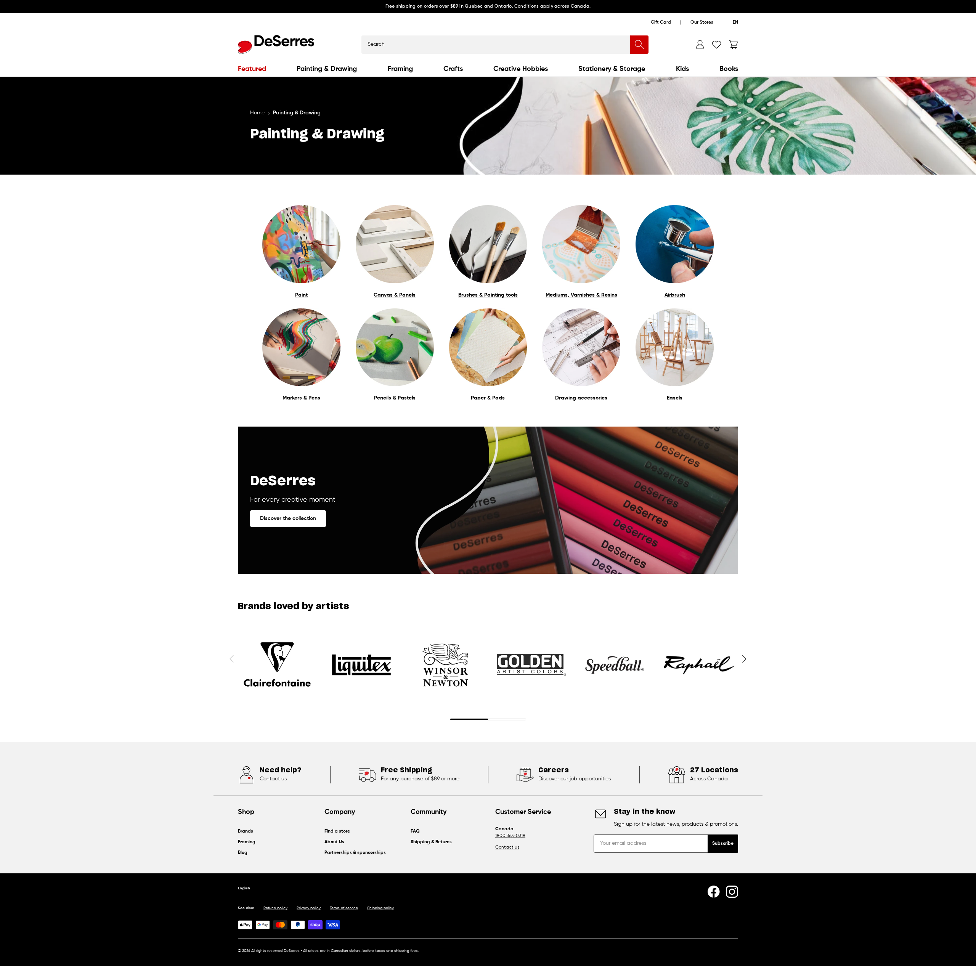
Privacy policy (309, 908)
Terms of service (344, 908)
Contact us (507, 847)
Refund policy (275, 908)
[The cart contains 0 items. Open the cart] (733, 44)
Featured (252, 69)
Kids (682, 69)
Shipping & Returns (431, 842)
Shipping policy (380, 908)
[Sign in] (700, 44)
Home (257, 113)
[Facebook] (714, 892)
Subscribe (723, 843)
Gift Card (661, 22)
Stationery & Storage (611, 69)
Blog (242, 852)
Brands (245, 831)
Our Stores (701, 22)
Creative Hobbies (520, 69)
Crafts (453, 69)
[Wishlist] (716, 44)
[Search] (639, 44)
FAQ (415, 831)
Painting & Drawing (327, 69)
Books (728, 69)
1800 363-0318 (510, 836)
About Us (334, 842)
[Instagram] (732, 892)
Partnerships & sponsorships (355, 852)
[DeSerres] (276, 44)
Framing (400, 69)
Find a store (337, 831)
